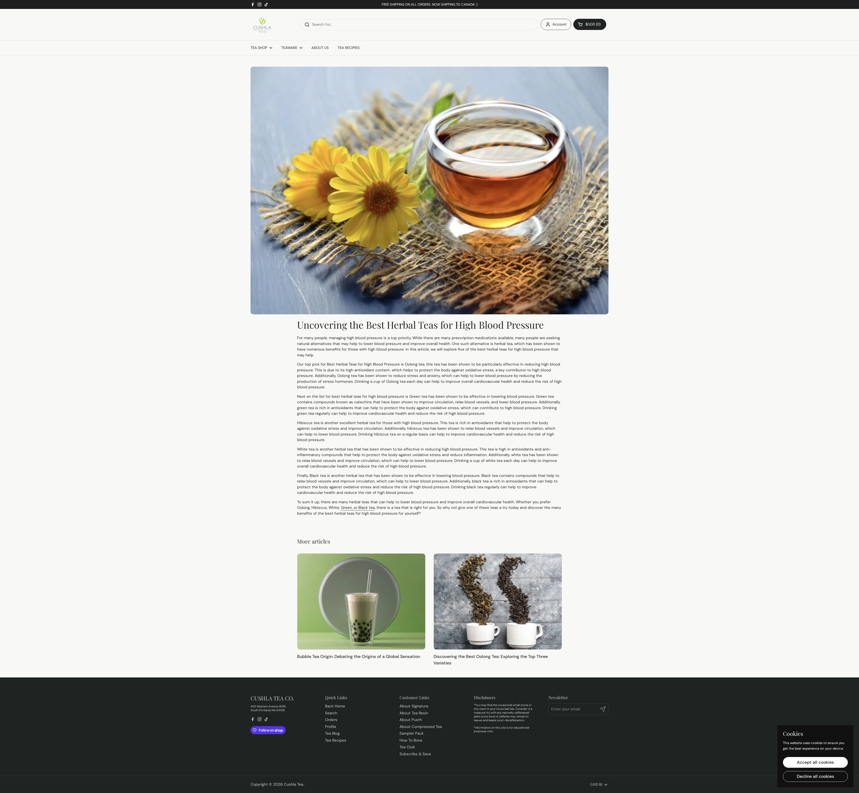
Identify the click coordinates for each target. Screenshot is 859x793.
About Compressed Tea (421, 726)
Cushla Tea (293, 784)
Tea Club (407, 746)
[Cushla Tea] (262, 24)
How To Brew (411, 740)
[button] (589, 24)
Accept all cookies (815, 762)
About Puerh (411, 719)
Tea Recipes (335, 740)
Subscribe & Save (415, 753)
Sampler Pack (412, 733)
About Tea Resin (414, 713)
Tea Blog (332, 733)
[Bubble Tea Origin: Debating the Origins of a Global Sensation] (361, 601)
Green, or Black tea (358, 507)
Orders (331, 719)
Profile (330, 726)
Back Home (335, 706)
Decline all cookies (815, 776)
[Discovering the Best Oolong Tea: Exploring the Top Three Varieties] (498, 601)
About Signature (414, 706)
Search (331, 713)
